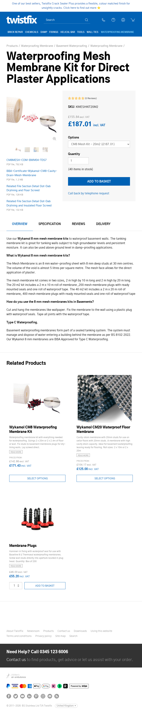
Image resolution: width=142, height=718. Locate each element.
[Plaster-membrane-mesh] (27, 149)
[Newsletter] (49, 696)
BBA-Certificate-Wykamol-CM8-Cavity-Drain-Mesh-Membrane (31, 173)
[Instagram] (43, 696)
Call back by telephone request (88, 193)
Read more (16, 452)
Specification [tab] (49, 224)
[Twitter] (15, 696)
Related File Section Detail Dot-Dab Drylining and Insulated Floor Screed (29, 203)
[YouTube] (22, 696)
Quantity (74, 154)
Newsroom (33, 631)
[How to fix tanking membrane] (36, 149)
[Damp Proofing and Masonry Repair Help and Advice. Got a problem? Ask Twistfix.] (113, 19)
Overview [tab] (19, 224)
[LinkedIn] (29, 696)
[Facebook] (8, 696)
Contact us (16, 660)
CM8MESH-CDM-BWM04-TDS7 (26, 160)
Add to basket (45, 586)
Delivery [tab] (103, 224)
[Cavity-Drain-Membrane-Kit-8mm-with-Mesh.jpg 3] (31, 116)
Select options (37, 478)
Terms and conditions (19, 636)
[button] (82, 98)
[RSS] (56, 696)
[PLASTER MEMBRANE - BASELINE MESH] (45, 149)
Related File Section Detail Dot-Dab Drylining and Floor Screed (28, 188)
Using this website (101, 631)
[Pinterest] (36, 696)
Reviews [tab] (78, 224)
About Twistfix (14, 631)
